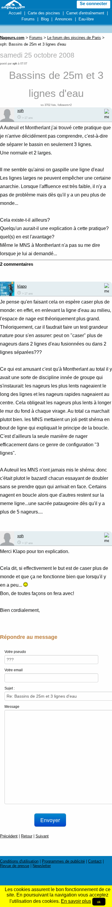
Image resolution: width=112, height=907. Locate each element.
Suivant (42, 836)
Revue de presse (14, 866)
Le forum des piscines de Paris (74, 37)
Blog (45, 19)
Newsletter (42, 866)
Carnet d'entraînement (85, 13)
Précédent (9, 836)
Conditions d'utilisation (19, 861)
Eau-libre (86, 19)
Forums (28, 19)
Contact (95, 861)
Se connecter (93, 3)
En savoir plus (76, 901)
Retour (26, 836)
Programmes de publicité (63, 861)
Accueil (15, 13)
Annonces (63, 19)
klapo (22, 286)
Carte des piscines (44, 13)
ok (99, 901)
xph (15, 63)
